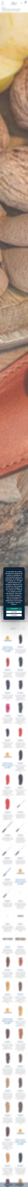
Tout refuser (14, 612)
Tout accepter (14, 608)
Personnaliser (14, 615)
